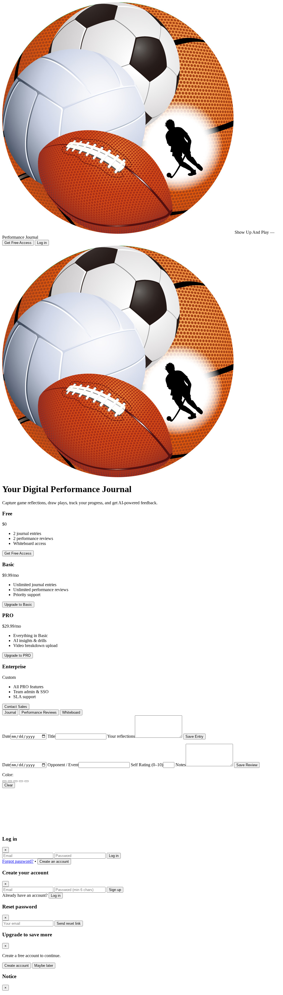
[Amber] (21, 781)
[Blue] (15, 781)
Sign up (115, 890)
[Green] (26, 781)
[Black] (4, 781)
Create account (16, 965)
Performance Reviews (39, 712)
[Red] (10, 781)
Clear (8, 785)
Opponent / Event (63, 764)
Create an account (54, 861)
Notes (180, 764)
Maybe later (43, 965)
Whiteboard (71, 712)
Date (6, 736)
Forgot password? (17, 861)
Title (51, 736)
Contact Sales (15, 707)
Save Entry (194, 736)
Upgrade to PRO (17, 655)
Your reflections (121, 736)
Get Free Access (18, 243)
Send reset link (69, 923)
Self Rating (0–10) (147, 764)
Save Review (246, 765)
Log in (42, 243)
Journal (10, 712)
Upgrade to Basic (18, 604)
